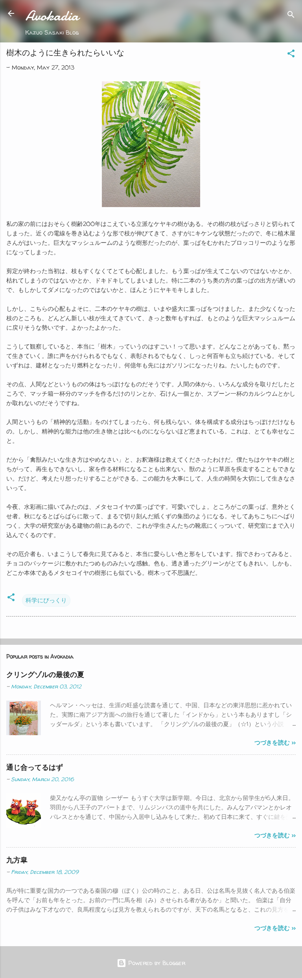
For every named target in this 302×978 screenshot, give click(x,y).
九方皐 (17, 860)
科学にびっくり (46, 600)
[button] (291, 55)
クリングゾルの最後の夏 (45, 674)
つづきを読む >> (275, 742)
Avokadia (52, 16)
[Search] (291, 16)
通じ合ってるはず (34, 767)
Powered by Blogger (155, 963)
